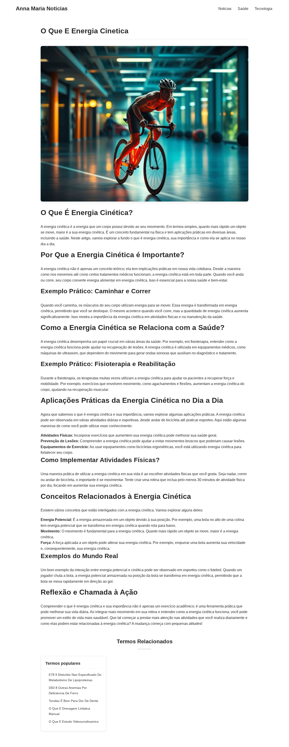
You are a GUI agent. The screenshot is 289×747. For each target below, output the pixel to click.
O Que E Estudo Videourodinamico (74, 721)
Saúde (243, 9)
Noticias (224, 9)
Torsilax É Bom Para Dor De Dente (73, 701)
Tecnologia (263, 9)
